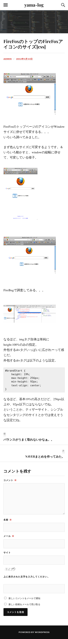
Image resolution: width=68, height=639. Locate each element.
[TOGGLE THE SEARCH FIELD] (63, 5)
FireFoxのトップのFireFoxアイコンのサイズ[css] (33, 44)
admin (7, 59)
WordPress (42, 632)
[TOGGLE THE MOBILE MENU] (5, 5)
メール (8, 536)
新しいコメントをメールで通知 (24, 598)
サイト (7, 552)
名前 (7, 519)
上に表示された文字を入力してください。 (26, 576)
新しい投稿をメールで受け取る (24, 604)
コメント (10, 480)
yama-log (34, 5)
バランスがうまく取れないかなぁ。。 (28, 439)
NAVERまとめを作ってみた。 (45, 456)
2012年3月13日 (24, 59)
